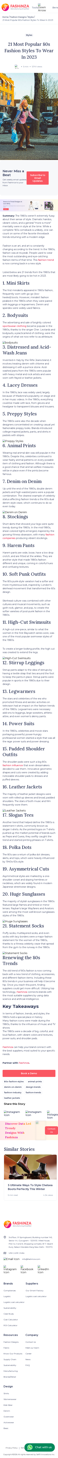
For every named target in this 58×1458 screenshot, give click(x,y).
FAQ (27, 1365)
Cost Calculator (11, 1319)
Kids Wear (8, 1405)
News (27, 1359)
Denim (7, 1411)
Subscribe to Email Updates (37, 178)
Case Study (9, 1314)
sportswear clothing (14, 326)
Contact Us (30, 1342)
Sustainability (10, 1308)
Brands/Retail (10, 1377)
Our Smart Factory (35, 1290)
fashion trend (46, 260)
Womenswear (10, 1399)
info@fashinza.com (31, 1259)
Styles (31, 17)
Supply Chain (10, 1359)
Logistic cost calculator (14, 1302)
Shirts (6, 1393)
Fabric (6, 1348)
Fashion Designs (18, 17)
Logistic (7, 1296)
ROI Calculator (10, 1325)
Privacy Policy (12, 1448)
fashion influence (13, 765)
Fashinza (22, 991)
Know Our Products (13, 1353)
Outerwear (9, 1416)
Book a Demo (29, 1073)
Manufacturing (11, 1371)
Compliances (10, 1290)
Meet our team (32, 1348)
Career (28, 1353)
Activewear (9, 1422)
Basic (6, 1428)
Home (5, 17)
